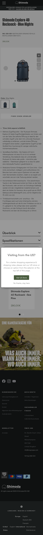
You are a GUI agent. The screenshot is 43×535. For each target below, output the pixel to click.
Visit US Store (21, 277)
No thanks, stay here (21, 283)
